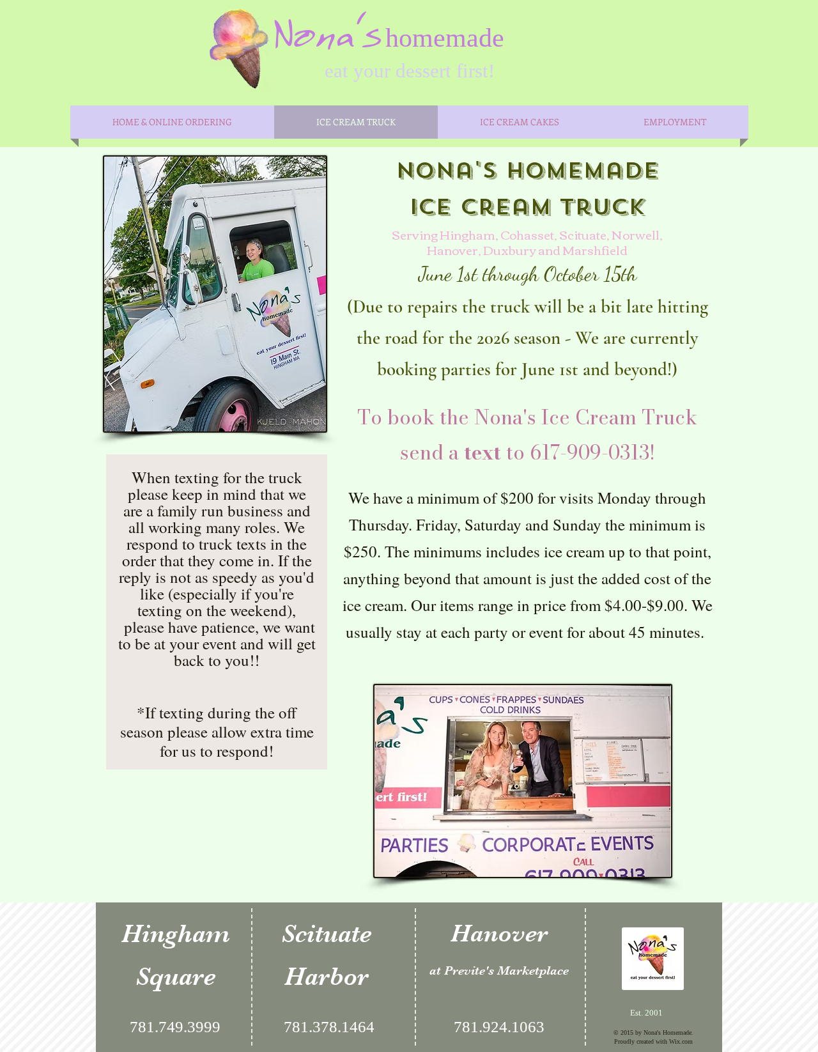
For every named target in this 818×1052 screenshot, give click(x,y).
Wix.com (681, 1041)
